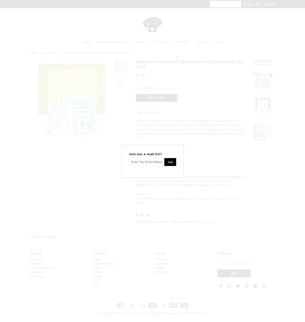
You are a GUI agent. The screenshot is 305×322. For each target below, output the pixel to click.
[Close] (181, 147)
